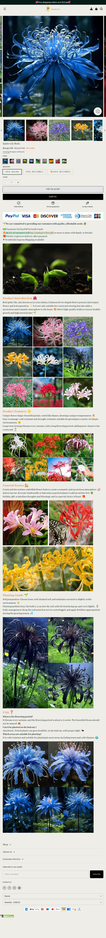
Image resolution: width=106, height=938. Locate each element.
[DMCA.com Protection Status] (7, 917)
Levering (6, 152)
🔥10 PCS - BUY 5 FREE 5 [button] (60, 172)
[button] (5, 9)
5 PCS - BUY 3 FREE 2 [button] (34, 172)
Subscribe (97, 874)
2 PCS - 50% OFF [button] (12, 172)
